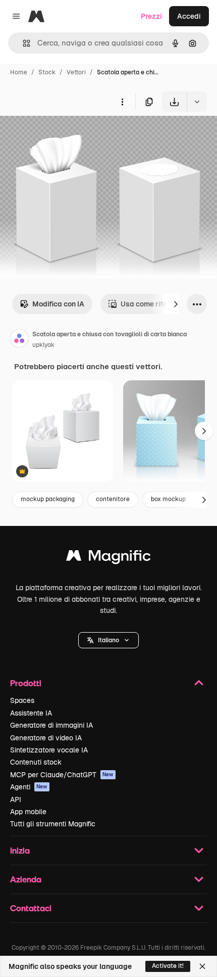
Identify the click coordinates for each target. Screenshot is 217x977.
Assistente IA (31, 713)
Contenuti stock (36, 762)
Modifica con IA (58, 303)
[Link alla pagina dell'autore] (19, 339)
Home (18, 72)
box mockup (168, 499)
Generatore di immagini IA (51, 725)
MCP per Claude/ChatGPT (62, 774)
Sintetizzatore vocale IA (49, 749)
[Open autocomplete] (22, 43)
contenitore (113, 499)
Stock (47, 72)
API (15, 799)
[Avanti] (176, 304)
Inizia (20, 850)
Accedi (189, 16)
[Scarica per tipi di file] (197, 102)
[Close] (202, 966)
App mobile (28, 811)
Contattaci (30, 908)
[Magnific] (108, 558)
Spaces (22, 700)
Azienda (25, 879)
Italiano (108, 640)
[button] (108, 640)
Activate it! (168, 966)
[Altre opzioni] (122, 102)
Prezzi (151, 16)
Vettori (76, 72)
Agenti (28, 786)
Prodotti (25, 683)
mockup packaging (48, 499)
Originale (66, 135)
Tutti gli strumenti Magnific (52, 823)
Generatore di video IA (46, 737)
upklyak (43, 345)
